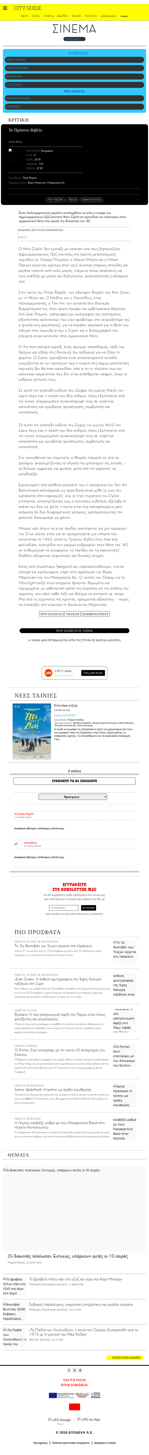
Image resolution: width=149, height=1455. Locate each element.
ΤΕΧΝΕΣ (76, 16)
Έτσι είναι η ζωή (65, 708)
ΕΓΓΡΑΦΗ (88, 907)
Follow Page (93, 673)
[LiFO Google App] (60, 1420)
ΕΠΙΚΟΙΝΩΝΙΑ (74, 1385)
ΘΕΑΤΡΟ (62, 16)
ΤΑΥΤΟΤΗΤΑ (74, 1380)
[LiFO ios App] (89, 1421)
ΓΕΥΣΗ (36, 16)
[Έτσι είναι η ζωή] (32, 731)
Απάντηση (58, 828)
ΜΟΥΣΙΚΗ (91, 16)
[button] (5, 8)
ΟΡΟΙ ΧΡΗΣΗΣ (53, 914)
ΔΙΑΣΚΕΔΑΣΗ (108, 16)
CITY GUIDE (28, 7)
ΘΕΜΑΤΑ (18, 1154)
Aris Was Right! (24, 814)
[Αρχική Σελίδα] (11, 7)
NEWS (25, 16)
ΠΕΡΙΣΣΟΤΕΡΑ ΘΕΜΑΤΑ (126, 1357)
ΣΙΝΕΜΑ (49, 16)
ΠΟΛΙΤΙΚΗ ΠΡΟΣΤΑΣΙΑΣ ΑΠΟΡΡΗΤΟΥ (84, 914)
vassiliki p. (31, 843)
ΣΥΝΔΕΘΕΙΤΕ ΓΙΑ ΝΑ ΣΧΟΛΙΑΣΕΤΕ (74, 781)
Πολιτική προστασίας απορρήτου (71, 1443)
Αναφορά (19, 828)
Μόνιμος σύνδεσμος (38, 828)
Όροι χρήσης (40, 1443)
